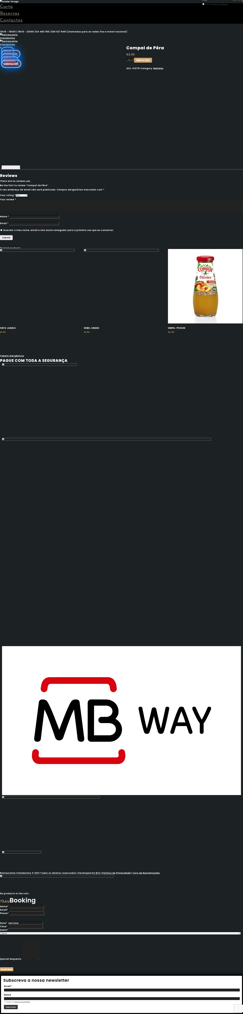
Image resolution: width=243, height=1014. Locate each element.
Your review (8, 199)
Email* (4, 909)
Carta (6, 6)
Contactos (11, 20)
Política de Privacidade (116, 873)
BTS (98, 873)
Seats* (4, 929)
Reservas (9, 13)
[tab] (11, 167)
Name (4, 216)
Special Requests (10, 958)
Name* (4, 906)
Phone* (4, 913)
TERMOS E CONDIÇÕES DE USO (219, 7)
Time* (3, 926)
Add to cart (143, 60)
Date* (3, 923)
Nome (7, 994)
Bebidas (158, 68)
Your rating (8, 195)
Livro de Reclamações (146, 873)
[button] (12, 355)
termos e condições (220, 4)
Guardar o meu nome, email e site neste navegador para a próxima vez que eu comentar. (58, 230)
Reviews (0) (11, 167)
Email (4, 223)
